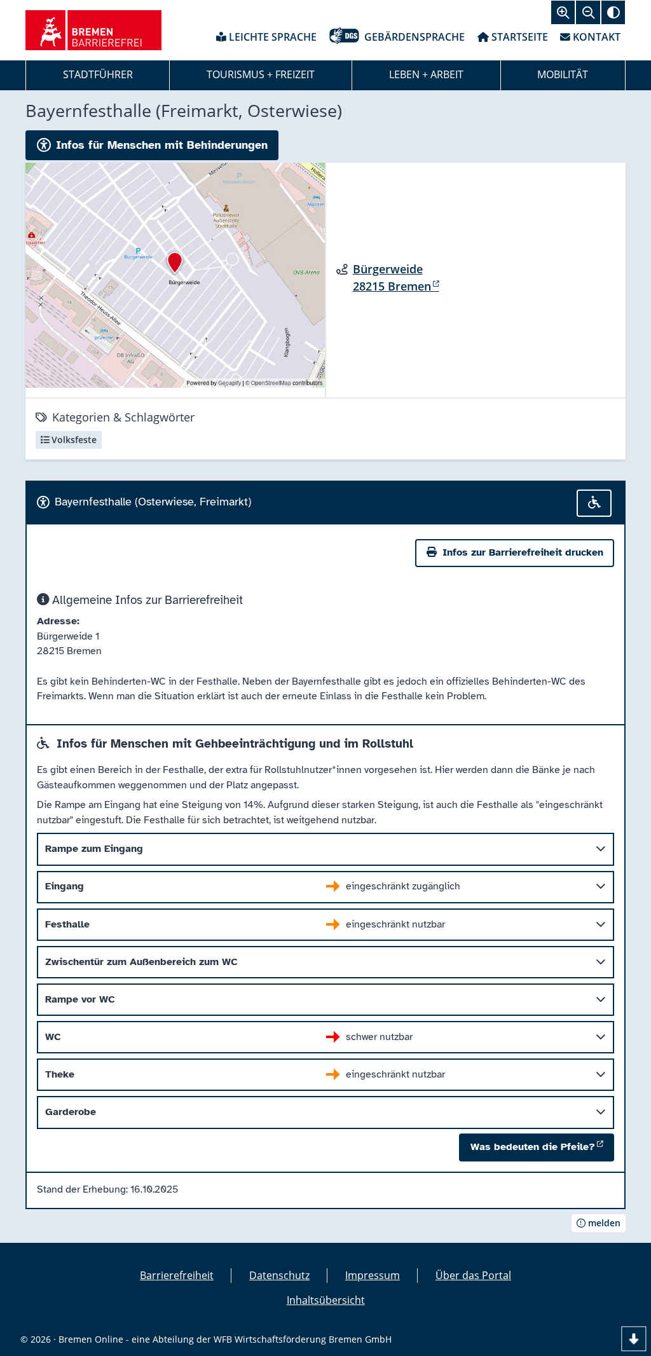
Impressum (372, 1275)
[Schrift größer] (563, 12)
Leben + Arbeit (426, 74)
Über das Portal (473, 1275)
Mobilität (562, 74)
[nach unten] (633, 1338)
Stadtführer (98, 74)
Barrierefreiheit (177, 1275)
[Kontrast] (613, 12)
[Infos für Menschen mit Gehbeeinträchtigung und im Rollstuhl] (594, 503)
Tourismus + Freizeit (261, 74)
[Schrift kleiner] (587, 12)
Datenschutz (279, 1275)
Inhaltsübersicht (326, 1300)
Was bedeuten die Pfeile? (532, 1146)
